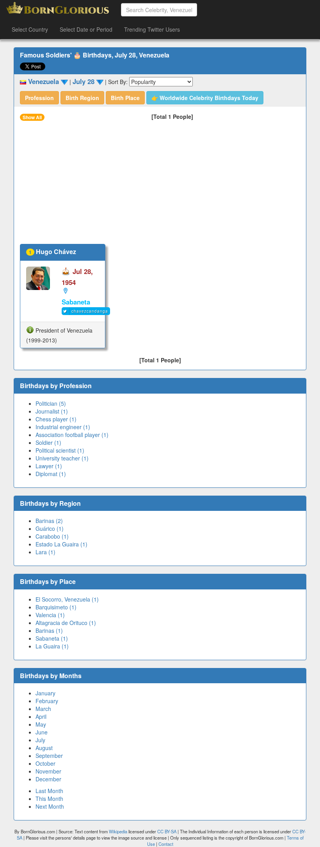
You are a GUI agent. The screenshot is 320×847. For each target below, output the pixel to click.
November (48, 771)
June (42, 732)
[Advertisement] (160, 185)
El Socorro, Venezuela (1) (67, 599)
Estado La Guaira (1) (61, 544)
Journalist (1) (52, 411)
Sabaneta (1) (52, 638)
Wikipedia (118, 831)
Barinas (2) (49, 521)
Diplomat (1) (51, 474)
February (47, 701)
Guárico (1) (50, 528)
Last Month (49, 791)
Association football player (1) (72, 435)
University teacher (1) (62, 458)
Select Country (30, 29)
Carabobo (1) (52, 536)
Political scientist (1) (60, 450)
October (45, 763)
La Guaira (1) (52, 646)
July (40, 740)
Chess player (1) (56, 419)
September (49, 755)
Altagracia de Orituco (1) (66, 623)
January (45, 693)
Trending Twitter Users (152, 29)
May (41, 724)
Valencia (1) (50, 615)
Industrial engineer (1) (63, 427)
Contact (165, 844)
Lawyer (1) (49, 466)
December (48, 779)
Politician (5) (51, 403)
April (41, 716)
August (44, 748)
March (43, 709)
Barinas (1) (49, 630)
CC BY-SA (166, 831)
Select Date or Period (86, 29)
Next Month (50, 806)
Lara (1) (45, 552)
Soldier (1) (48, 442)
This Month (49, 798)
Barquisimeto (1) (56, 607)
